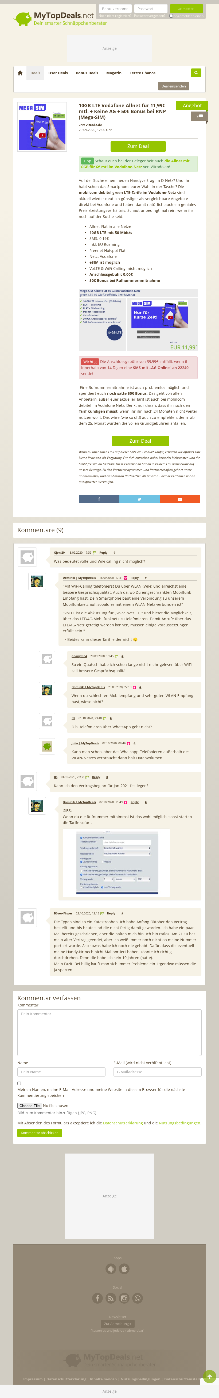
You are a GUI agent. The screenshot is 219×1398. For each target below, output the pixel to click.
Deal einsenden (174, 86)
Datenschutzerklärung (123, 1122)
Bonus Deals (87, 72)
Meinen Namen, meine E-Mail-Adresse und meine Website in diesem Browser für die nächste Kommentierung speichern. (101, 1092)
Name (22, 1062)
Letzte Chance (142, 72)
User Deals (58, 72)
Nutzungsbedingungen (179, 1122)
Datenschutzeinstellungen (187, 1379)
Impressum (33, 1379)
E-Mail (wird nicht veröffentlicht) (142, 1062)
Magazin (114, 72)
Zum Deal (138, 146)
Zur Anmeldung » (117, 1323)
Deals (35, 72)
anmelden (186, 8)
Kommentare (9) (40, 530)
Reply (103, 552)
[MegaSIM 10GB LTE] (42, 127)
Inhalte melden (103, 1379)
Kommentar (27, 1005)
